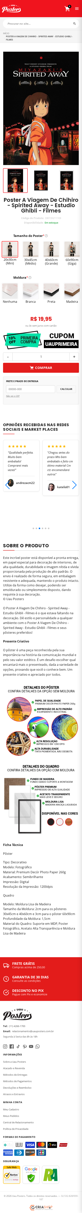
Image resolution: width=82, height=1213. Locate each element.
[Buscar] (74, 23)
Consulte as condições (26, 981)
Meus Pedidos (11, 1116)
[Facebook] (12, 1046)
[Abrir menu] (77, 8)
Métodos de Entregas (15, 1074)
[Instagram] (5, 1046)
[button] (33, 528)
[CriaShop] (41, 1207)
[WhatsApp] (37, 1046)
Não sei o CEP (13, 395)
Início (6, 33)
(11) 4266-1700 (17, 1026)
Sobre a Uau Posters (14, 1061)
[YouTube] (31, 1046)
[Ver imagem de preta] (41, 180)
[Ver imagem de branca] (66, 180)
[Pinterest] (25, 1046)
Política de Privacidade (15, 1129)
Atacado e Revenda (14, 1068)
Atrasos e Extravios (14, 1094)
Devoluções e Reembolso (17, 1087)
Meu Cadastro (11, 1109)
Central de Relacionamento (18, 1122)
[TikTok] (18, 1046)
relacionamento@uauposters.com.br (33, 1031)
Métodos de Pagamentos (17, 1081)
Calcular (66, 389)
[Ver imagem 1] (15, 180)
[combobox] (41, 23)
